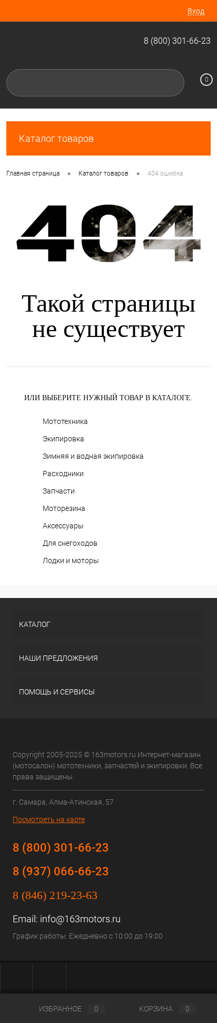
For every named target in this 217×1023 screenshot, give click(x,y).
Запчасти (59, 491)
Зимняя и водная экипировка (93, 456)
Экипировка (63, 439)
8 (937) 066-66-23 (61, 871)
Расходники (63, 473)
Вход (196, 11)
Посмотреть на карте (49, 819)
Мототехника (65, 421)
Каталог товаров (56, 138)
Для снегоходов (70, 543)
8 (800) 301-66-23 (177, 41)
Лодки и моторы (71, 560)
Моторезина (64, 508)
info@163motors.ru (80, 918)
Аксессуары (63, 526)
